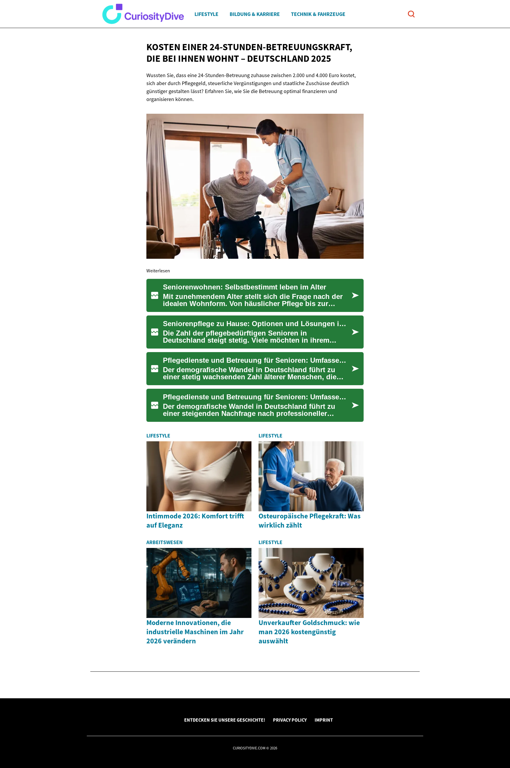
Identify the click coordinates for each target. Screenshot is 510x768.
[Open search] (411, 14)
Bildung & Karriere (255, 14)
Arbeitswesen (164, 542)
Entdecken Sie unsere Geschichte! (224, 720)
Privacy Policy (290, 720)
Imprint (324, 720)
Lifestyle (206, 14)
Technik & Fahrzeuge (318, 14)
